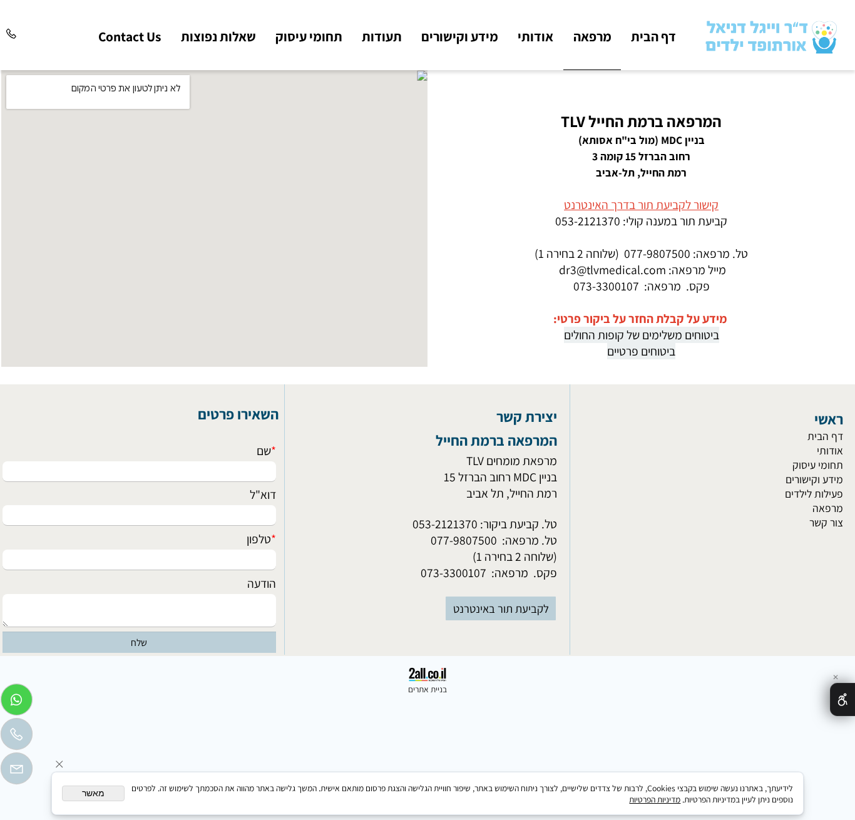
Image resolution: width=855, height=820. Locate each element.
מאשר (93, 793)
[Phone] (11, 22)
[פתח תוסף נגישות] (842, 699)
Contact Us (129, 36)
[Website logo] (770, 34)
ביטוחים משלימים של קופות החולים (641, 335)
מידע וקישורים (459, 36)
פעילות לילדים (814, 493)
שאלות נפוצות (218, 36)
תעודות (382, 36)
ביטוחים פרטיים (641, 351)
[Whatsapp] (16, 703)
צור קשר (826, 522)
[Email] (16, 771)
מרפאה (592, 36)
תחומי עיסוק (308, 36)
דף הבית (653, 36)
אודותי (535, 36)
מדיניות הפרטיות (654, 799)
